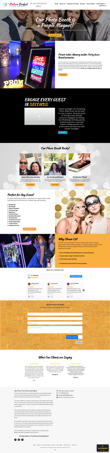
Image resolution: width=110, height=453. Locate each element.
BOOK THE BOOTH (55, 35)
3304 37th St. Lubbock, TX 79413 (66, 391)
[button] (26, 290)
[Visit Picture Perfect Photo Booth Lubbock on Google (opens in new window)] (19, 440)
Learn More (63, 74)
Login (55, 449)
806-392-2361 (65, 393)
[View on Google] (29, 284)
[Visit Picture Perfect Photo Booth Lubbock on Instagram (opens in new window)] (22, 440)
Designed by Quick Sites (66, 447)
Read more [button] (31, 293)
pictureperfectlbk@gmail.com (65, 395)
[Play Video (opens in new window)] (39, 116)
